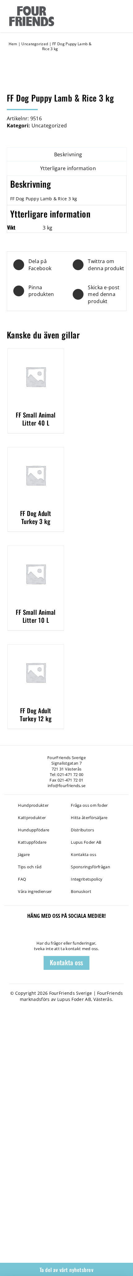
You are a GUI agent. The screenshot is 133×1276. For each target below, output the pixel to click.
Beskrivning (68, 154)
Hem (13, 44)
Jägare (24, 854)
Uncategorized (34, 44)
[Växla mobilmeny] (120, 15)
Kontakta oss (83, 854)
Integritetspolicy (86, 879)
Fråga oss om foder (89, 805)
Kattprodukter (32, 817)
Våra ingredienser (35, 891)
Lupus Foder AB (86, 842)
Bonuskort (81, 891)
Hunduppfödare (33, 830)
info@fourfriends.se (67, 785)
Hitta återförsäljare (89, 817)
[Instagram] (39, 932)
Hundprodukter (33, 805)
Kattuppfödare (32, 842)
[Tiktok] (18, 932)
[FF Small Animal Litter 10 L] (36, 549)
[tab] (67, 154)
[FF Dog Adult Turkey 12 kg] (36, 648)
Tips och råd (29, 867)
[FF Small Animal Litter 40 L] (36, 352)
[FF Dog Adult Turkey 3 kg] (36, 450)
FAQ (22, 879)
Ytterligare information (68, 168)
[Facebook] (7, 932)
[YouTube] (29, 932)
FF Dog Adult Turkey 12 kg (35, 714)
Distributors (82, 830)
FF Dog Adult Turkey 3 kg (35, 517)
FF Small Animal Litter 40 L (36, 418)
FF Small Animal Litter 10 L (36, 616)
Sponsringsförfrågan (90, 867)
